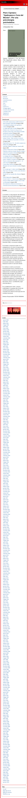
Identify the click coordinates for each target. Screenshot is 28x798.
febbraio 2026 (6, 329)
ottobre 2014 (6, 551)
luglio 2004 (5, 752)
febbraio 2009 (6, 663)
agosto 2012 (6, 594)
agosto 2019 (6, 457)
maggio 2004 (6, 756)
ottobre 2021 (6, 414)
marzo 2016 (5, 524)
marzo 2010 (5, 641)
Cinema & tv (6, 106)
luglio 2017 (5, 498)
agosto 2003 (6, 770)
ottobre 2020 (6, 434)
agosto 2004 (6, 751)
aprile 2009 (5, 659)
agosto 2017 (6, 496)
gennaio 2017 (6, 507)
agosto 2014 (6, 555)
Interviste (5, 101)
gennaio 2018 (6, 488)
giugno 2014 (5, 558)
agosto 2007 (6, 692)
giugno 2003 (5, 774)
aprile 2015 (5, 542)
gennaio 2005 (6, 743)
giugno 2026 (5, 323)
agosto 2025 (6, 339)
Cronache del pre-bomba (8, 109)
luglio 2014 (5, 556)
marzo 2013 (5, 583)
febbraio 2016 (6, 525)
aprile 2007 (5, 698)
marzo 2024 (5, 367)
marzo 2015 (5, 543)
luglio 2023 (5, 380)
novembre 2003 (6, 765)
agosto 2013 (6, 574)
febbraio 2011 (6, 623)
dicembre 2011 (6, 607)
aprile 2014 (5, 561)
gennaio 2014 (6, 566)
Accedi (4, 789)
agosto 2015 (6, 535)
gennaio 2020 (6, 449)
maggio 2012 (6, 599)
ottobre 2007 (6, 689)
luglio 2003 (5, 772)
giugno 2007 (5, 695)
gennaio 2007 (6, 703)
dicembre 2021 (6, 411)
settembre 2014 (6, 553)
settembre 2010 (6, 631)
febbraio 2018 (6, 486)
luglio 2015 (5, 537)
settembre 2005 (6, 729)
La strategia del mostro (8, 156)
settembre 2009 (6, 651)
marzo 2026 (5, 328)
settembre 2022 (6, 396)
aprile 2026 (5, 326)
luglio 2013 (5, 576)
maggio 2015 (6, 540)
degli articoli (7, 790)
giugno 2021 (5, 421)
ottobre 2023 (6, 375)
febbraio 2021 (6, 427)
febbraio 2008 (6, 682)
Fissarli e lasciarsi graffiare (9, 135)
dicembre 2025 (6, 333)
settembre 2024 (6, 357)
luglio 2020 (5, 439)
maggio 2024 (6, 364)
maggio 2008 (6, 677)
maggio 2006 (6, 716)
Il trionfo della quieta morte (9, 157)
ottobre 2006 (6, 708)
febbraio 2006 (6, 721)
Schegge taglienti (7, 108)
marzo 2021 (5, 426)
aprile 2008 (5, 679)
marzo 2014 (5, 563)
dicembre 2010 (6, 627)
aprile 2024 (5, 365)
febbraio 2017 (6, 506)
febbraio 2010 (6, 643)
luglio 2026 (5, 321)
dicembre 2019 (6, 450)
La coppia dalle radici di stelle (9, 128)
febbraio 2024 (6, 369)
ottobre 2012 (6, 591)
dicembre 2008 (6, 666)
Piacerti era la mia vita (8, 136)
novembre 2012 (6, 589)
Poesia (4, 105)
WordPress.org (6, 794)
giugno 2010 (5, 636)
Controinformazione (7, 100)
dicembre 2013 (6, 568)
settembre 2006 (6, 710)
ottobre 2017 (6, 493)
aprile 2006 (5, 718)
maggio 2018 (6, 481)
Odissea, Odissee (7, 154)
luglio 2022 (5, 400)
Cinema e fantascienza (10, 149)
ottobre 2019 (6, 454)
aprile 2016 (5, 522)
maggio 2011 (6, 618)
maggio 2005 (6, 736)
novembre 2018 (6, 472)
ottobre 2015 (6, 532)
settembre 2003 (6, 769)
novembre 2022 (6, 393)
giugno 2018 (5, 480)
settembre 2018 (6, 475)
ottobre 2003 (6, 767)
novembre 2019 (6, 452)
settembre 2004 (6, 749)
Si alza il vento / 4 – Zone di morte (11, 179)
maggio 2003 (6, 775)
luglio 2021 (5, 419)
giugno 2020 (5, 440)
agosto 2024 (6, 359)
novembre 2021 (6, 413)
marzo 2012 (5, 602)
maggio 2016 (6, 520)
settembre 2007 (6, 690)
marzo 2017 (5, 504)
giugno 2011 (5, 617)
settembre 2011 (6, 612)
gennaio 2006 (6, 723)
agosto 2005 (6, 731)
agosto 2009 (6, 653)
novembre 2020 (6, 432)
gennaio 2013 (6, 586)
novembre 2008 (6, 667)
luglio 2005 (5, 733)
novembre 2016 (6, 511)
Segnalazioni (6, 113)
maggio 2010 (6, 638)
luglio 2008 (5, 674)
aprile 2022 (5, 405)
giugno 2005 (5, 734)
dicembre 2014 (6, 548)
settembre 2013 (6, 573)
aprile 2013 (5, 581)
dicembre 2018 (6, 470)
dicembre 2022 (6, 392)
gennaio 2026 (6, 331)
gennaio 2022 (6, 409)
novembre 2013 (6, 569)
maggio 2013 (6, 579)
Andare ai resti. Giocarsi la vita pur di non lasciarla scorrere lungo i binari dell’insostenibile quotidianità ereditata (13, 131)
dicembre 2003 (6, 764)
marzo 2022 (5, 406)
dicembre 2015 (6, 529)
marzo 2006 (5, 720)
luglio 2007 (5, 694)
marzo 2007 (5, 700)
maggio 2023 (6, 383)
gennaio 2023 (6, 390)
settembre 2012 (6, 592)
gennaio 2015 (6, 547)
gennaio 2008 (6, 684)
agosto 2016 (6, 516)
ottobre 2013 (6, 571)
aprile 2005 (5, 738)
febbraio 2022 (6, 408)
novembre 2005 (6, 726)
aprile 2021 (5, 424)
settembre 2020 (6, 436)
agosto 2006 (6, 711)
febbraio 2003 (6, 780)
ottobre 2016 (6, 512)
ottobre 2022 (6, 395)
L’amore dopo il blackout (8, 164)
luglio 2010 (5, 635)
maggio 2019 (6, 462)
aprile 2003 (5, 777)
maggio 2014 (6, 560)
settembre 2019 (6, 455)
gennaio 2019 (6, 468)
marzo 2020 (5, 445)
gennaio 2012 (6, 605)
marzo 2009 (5, 661)
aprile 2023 (5, 385)
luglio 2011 (5, 615)
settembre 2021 (6, 416)
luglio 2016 (5, 517)
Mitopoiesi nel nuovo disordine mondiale (12, 166)
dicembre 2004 (6, 744)
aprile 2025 (5, 346)
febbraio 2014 (6, 565)
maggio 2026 (6, 325)
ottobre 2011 (6, 610)
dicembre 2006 (6, 705)
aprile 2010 (5, 640)
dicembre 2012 (6, 587)
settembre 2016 (6, 514)
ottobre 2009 (6, 649)
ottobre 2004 (6, 747)
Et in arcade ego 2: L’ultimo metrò (10, 169)
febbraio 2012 (6, 604)
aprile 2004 (5, 757)
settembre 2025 (6, 338)
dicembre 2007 (6, 685)
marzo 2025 (5, 347)
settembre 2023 (6, 377)
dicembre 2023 (6, 372)
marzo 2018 (5, 485)
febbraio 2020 (6, 447)
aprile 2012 (5, 600)
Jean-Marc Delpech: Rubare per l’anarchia (12, 146)
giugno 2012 (5, 597)
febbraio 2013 (6, 584)
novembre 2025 (6, 334)
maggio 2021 (6, 423)
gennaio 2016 (6, 527)
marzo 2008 (5, 680)
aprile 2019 (5, 463)
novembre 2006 (6, 707)
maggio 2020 (6, 442)
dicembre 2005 (6, 725)
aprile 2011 (5, 620)
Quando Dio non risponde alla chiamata (12, 174)
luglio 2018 (5, 478)
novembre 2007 (6, 687)
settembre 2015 (6, 534)
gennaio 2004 (6, 762)
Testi (4, 103)
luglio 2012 (5, 596)
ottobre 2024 (6, 356)
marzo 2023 (5, 387)
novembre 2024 (6, 354)
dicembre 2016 (6, 509)
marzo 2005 (5, 739)
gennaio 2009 (6, 664)
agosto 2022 (6, 398)
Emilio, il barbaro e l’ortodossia (10, 159)
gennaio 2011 (6, 625)
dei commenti (7, 792)
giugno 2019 (5, 460)
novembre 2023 (6, 374)
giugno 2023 (5, 382)
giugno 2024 (5, 362)
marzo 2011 (5, 622)
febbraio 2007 (6, 702)
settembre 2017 (6, 494)
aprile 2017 (5, 503)
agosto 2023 (6, 378)
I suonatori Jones (7, 111)
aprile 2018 (5, 483)
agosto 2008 (6, 672)
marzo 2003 (5, 778)
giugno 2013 (5, 578)
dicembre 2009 (6, 646)
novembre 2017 (6, 491)
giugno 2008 (5, 676)
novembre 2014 (6, 550)
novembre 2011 (6, 609)
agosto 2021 (6, 418)
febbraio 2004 (6, 760)
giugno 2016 (5, 519)
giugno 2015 (5, 538)
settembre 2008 (6, 671)
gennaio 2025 (6, 351)
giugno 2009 (5, 656)
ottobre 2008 (6, 669)
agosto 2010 (6, 633)
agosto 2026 (6, 320)
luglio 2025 (5, 341)
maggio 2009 (6, 658)
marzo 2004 (5, 759)
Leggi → (5, 87)
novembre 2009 (6, 648)
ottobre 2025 (6, 336)
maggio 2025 (6, 344)
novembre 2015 (6, 530)
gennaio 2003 (6, 782)
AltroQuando (6, 114)
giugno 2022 (5, 401)
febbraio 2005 (6, 741)
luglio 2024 (5, 360)
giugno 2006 (5, 715)
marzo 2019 (5, 465)
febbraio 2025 (6, 349)
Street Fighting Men (7, 177)
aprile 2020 (5, 444)
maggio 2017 (6, 501)
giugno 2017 (5, 499)
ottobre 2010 (6, 630)
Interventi (5, 96)
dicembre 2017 (6, 489)
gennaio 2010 (6, 645)
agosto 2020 (6, 437)
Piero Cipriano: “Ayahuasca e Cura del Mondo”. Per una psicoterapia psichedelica (13, 17)
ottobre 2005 (6, 728)
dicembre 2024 (6, 352)
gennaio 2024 (6, 370)
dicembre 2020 (6, 431)
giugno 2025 (5, 343)
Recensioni (17, 24)
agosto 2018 (6, 476)
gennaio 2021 (6, 429)
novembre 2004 (6, 746)
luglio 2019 (5, 458)
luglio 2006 (5, 713)
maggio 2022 (6, 403)
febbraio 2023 (6, 388)
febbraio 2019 (6, 467)
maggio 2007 (6, 697)
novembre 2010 (6, 628)
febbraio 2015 (6, 545)
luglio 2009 (5, 654)
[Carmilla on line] (14, 2)
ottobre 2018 (6, 473)
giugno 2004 (5, 754)
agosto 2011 (5, 614)
